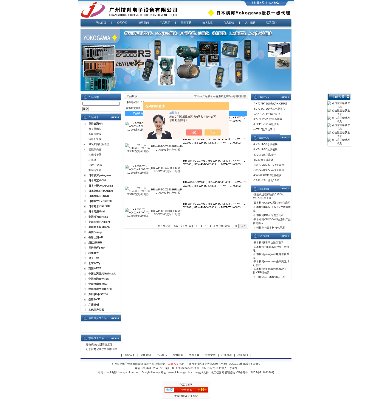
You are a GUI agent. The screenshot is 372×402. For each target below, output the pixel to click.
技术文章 (207, 22)
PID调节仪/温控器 (98, 144)
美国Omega (95, 232)
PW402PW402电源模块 (267, 175)
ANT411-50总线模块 (265, 149)
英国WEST (94, 268)
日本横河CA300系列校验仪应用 (272, 202)
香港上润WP (95, 237)
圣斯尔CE (94, 299)
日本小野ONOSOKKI (100, 185)
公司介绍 (122, 22)
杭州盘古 (93, 252)
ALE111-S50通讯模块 (266, 124)
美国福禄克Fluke (98, 216)
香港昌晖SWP (96, 247)
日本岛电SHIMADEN (100, 190)
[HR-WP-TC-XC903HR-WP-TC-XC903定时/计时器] (138, 129)
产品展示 (165, 22)
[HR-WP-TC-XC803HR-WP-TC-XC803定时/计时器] (138, 172)
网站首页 (101, 22)
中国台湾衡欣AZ (97, 283)
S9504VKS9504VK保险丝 (269, 170)
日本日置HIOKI (97, 180)
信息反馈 (229, 22)
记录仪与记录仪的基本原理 (101, 349)
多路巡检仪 (94, 134)
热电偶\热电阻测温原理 (99, 344)
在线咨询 (226, 355)
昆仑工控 (93, 258)
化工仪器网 (217, 372)
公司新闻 (143, 22)
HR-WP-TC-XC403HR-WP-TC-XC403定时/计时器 (167, 213)
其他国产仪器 (96, 309)
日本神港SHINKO (98, 196)
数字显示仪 (94, 128)
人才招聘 (250, 22)
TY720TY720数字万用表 (268, 119)
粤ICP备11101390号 (262, 372)
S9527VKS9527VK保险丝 (269, 165)
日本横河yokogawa (99, 175)
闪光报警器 (94, 154)
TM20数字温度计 (263, 159)
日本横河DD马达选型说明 (269, 215)
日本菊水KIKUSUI (99, 206)
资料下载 (186, 22)
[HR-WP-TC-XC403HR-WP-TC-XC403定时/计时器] (138, 215)
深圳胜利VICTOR (98, 294)
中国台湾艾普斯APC (100, 289)
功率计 (92, 159)
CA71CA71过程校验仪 (267, 113)
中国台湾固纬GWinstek (102, 273)
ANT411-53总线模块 (265, 144)
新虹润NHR (95, 242)
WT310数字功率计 (264, 129)
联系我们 (271, 22)
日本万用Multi (96, 211)
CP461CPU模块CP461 (267, 180)
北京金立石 (94, 263)
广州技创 (93, 304)
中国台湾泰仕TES (98, 278)
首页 (196, 96)
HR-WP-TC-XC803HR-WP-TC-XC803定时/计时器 (167, 170)
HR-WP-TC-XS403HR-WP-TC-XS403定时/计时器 (167, 191)
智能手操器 (94, 149)
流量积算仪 (94, 139)
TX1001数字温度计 (265, 154)
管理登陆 (230, 372)
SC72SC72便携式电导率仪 (269, 108)
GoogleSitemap (151, 372)
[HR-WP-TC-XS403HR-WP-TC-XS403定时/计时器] (138, 194)
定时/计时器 (95, 165)
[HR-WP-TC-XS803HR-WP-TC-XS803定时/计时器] (138, 151)
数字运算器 (94, 170)
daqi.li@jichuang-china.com (122, 372)
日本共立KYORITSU (100, 201)
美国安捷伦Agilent (99, 221)
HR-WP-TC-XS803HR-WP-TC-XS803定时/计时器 (167, 148)
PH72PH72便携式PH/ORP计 (270, 103)
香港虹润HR (95, 123)
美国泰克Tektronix (99, 227)
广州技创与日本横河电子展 (269, 227)
